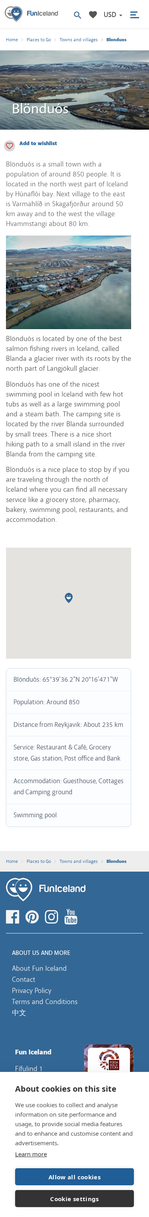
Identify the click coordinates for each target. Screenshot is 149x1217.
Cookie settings (74, 1199)
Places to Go (39, 39)
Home (12, 39)
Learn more (31, 1154)
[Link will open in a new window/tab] (13, 917)
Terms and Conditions (44, 1001)
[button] (113, 14)
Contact (23, 979)
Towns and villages (79, 39)
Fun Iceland (31, 14)
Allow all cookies (74, 1177)
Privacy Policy (31, 990)
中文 (19, 1012)
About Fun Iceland (39, 968)
